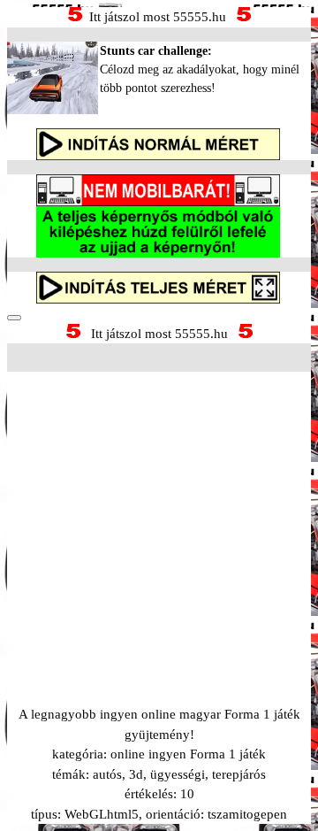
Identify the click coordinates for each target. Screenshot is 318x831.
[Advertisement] (159, 517)
